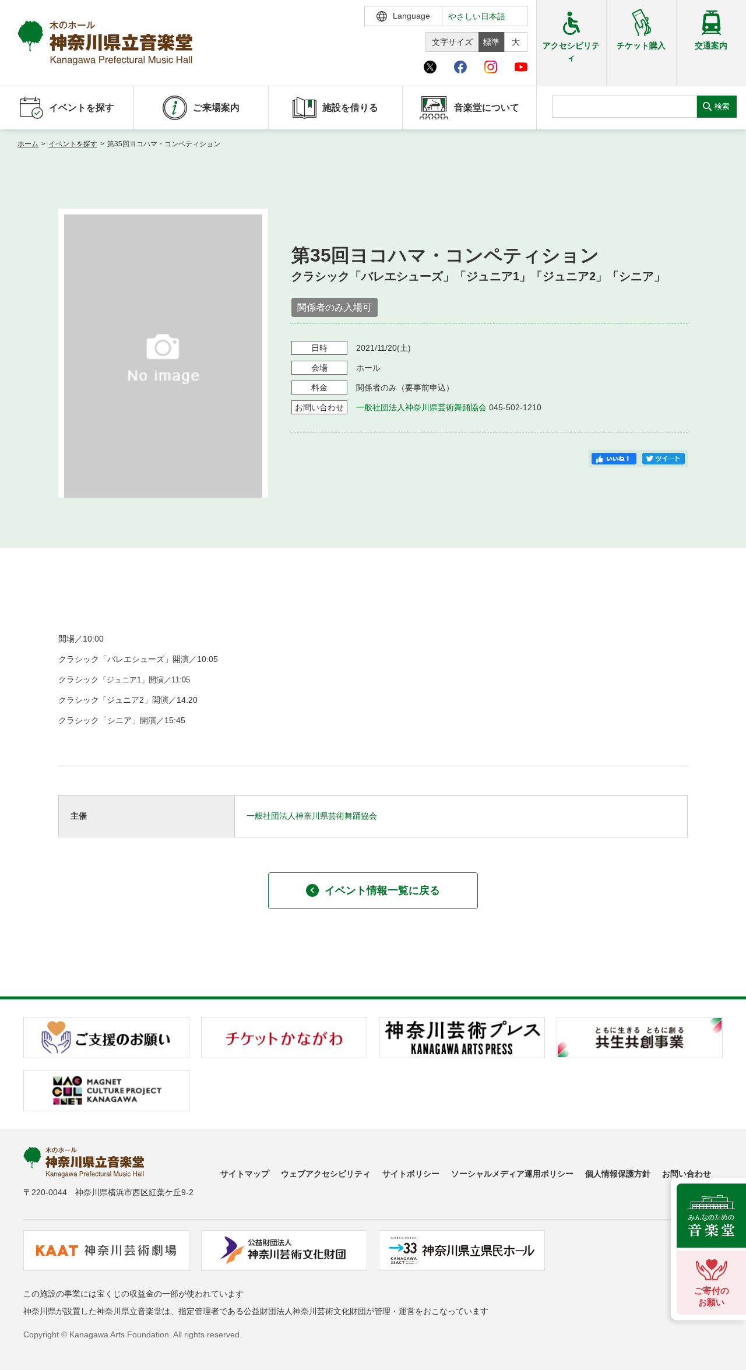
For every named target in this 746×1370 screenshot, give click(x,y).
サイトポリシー (410, 1173)
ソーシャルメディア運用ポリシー (512, 1173)
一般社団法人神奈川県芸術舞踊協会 (421, 407)
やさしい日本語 (476, 16)
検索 (722, 106)
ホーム (27, 144)
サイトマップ (244, 1173)
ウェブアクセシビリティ (326, 1173)
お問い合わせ (686, 1173)
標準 (491, 42)
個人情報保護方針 (617, 1173)
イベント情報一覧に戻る (382, 890)
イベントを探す (72, 144)
